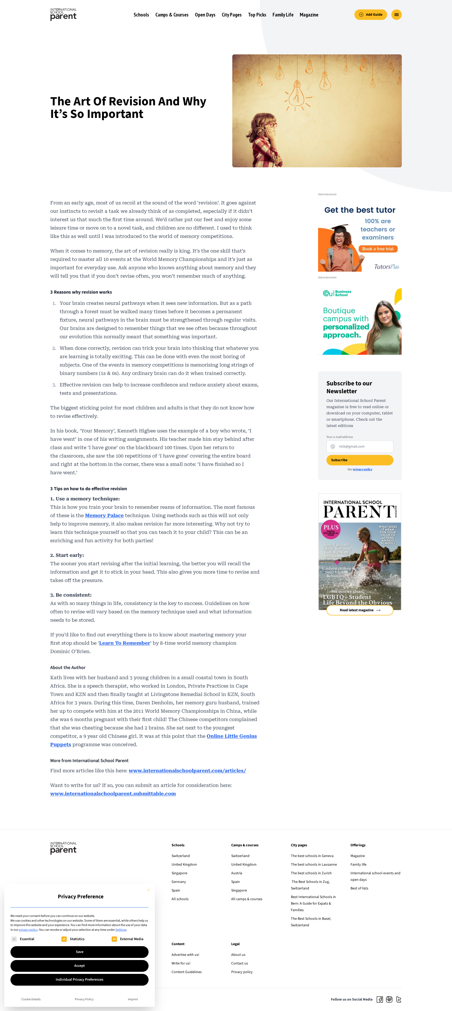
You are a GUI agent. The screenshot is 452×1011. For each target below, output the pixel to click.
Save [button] (79, 952)
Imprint (133, 999)
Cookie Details (31, 999)
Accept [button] (79, 965)
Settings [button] (120, 929)
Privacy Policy (84, 999)
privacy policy (28, 929)
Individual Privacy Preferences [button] (79, 979)
